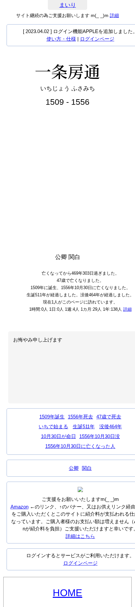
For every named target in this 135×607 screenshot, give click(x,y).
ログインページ (97, 39)
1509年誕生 (52, 416)
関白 (87, 468)
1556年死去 (80, 416)
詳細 (114, 15)
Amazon (19, 506)
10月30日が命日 (58, 436)
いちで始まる (53, 426)
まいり (67, 5)
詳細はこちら (80, 536)
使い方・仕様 (61, 39)
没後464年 (110, 426)
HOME (67, 592)
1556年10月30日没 (99, 436)
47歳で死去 (108, 416)
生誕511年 (84, 426)
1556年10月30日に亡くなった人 (80, 446)
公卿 (74, 468)
